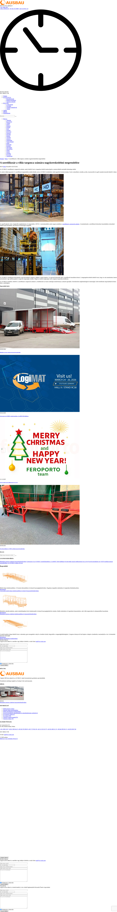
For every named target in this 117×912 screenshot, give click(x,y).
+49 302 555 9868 (14, 8)
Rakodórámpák (10, 99)
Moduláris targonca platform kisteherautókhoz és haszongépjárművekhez (18, 614)
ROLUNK (6, 103)
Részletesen (3, 589)
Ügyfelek (8, 106)
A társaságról (9, 104)
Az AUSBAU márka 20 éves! (15, 563)
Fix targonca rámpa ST (9, 714)
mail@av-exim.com (41, 641)
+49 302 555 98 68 (23, 729)
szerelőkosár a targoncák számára (71, 224)
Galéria (5, 110)
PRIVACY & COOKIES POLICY (9, 738)
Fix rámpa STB (7, 716)
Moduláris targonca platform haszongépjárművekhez (10, 352)
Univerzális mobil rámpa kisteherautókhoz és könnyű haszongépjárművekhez (19, 591)
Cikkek (8, 109)
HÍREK (5, 111)
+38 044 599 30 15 (62, 729)
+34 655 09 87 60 (71, 729)
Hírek (6, 158)
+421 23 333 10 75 (42, 729)
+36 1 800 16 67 (4, 729)
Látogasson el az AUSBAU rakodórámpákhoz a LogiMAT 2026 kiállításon (14, 416)
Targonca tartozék (10, 101)
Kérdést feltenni (4, 857)
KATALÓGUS (7, 97)
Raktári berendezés (11, 100)
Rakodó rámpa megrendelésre (10, 710)
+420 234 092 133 (23, 8)
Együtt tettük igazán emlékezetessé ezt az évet (9, 482)
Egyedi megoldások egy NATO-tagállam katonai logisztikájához (12, 548)
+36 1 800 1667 (4, 7)
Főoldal (5, 96)
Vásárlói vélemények (11, 107)
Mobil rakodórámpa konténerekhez (9, 638)
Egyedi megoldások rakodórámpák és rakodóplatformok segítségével (20, 713)
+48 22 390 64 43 (4, 8)
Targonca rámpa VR (8, 718)
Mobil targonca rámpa (8, 708)
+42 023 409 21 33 (52, 729)
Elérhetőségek (6, 113)
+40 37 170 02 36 (32, 729)
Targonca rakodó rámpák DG (10, 717)
